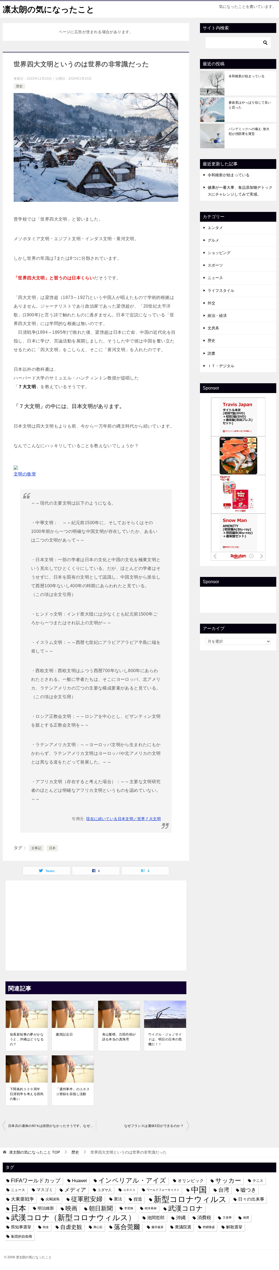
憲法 (118, 1199)
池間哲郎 (156, 1217)
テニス (258, 1181)
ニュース (215, 278)
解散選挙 (234, 1227)
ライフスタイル (221, 290)
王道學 (227, 1217)
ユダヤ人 (105, 1190)
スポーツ (215, 265)
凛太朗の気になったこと (49, 9)
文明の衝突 (25, 474)
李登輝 (128, 1208)
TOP (34, 1152)
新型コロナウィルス (190, 1199)
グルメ (213, 240)
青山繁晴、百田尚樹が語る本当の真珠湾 (119, 1037)
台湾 (223, 1190)
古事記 (36, 848)
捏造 (138, 1199)
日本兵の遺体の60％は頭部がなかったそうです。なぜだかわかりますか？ (52, 1126)
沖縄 (181, 1217)
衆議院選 (183, 1227)
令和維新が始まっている (247, 76)
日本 (52, 848)
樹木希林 (151, 1208)
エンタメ (215, 227)
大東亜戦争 (22, 1199)
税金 (46, 1227)
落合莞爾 (127, 1227)
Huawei (79, 1180)
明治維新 (46, 1208)
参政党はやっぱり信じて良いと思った (250, 105)
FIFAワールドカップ (35, 1181)
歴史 (19, 86)
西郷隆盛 (209, 1227)
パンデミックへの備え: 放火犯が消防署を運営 (249, 131)
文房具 (213, 328)
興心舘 (97, 1227)
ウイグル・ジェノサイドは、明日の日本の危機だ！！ (165, 1039)
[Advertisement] (96, 924)
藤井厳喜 (157, 1227)
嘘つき (248, 1190)
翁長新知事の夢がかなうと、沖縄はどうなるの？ (27, 1039)
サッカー (228, 1180)
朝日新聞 (101, 1208)
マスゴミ (45, 1190)
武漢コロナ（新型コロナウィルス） (73, 1218)
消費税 (204, 1217)
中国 (199, 1190)
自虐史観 (71, 1227)
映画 (71, 1208)
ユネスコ (129, 1189)
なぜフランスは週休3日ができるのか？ (154, 1126)
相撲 (246, 1217)
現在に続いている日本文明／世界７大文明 (123, 819)
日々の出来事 (251, 1199)
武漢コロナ (185, 1208)
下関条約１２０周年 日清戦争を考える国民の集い (27, 1094)
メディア (75, 1190)
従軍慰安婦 (86, 1199)
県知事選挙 (21, 1227)
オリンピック (191, 1180)
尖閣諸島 (53, 1199)
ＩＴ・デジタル (221, 366)
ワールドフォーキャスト (163, 1189)
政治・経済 (217, 315)
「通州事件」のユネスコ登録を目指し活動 (73, 1091)
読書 (211, 353)
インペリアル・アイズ (132, 1180)
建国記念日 (64, 1034)
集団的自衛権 (21, 1236)
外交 (211, 303)
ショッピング (219, 253)
